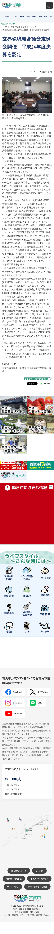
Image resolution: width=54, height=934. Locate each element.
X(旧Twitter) (43, 692)
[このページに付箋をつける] (38, 379)
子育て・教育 (31, 16)
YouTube (18, 713)
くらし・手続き (19, 16)
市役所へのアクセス (39, 878)
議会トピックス (29, 27)
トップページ (7, 27)
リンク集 (39, 871)
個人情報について (18, 871)
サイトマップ (13, 887)
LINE (40, 703)
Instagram (17, 703)
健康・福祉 (43, 16)
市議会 (18, 27)
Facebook (17, 692)
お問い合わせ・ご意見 (37, 887)
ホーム (7, 16)
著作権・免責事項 (14, 878)
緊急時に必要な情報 (27, 513)
